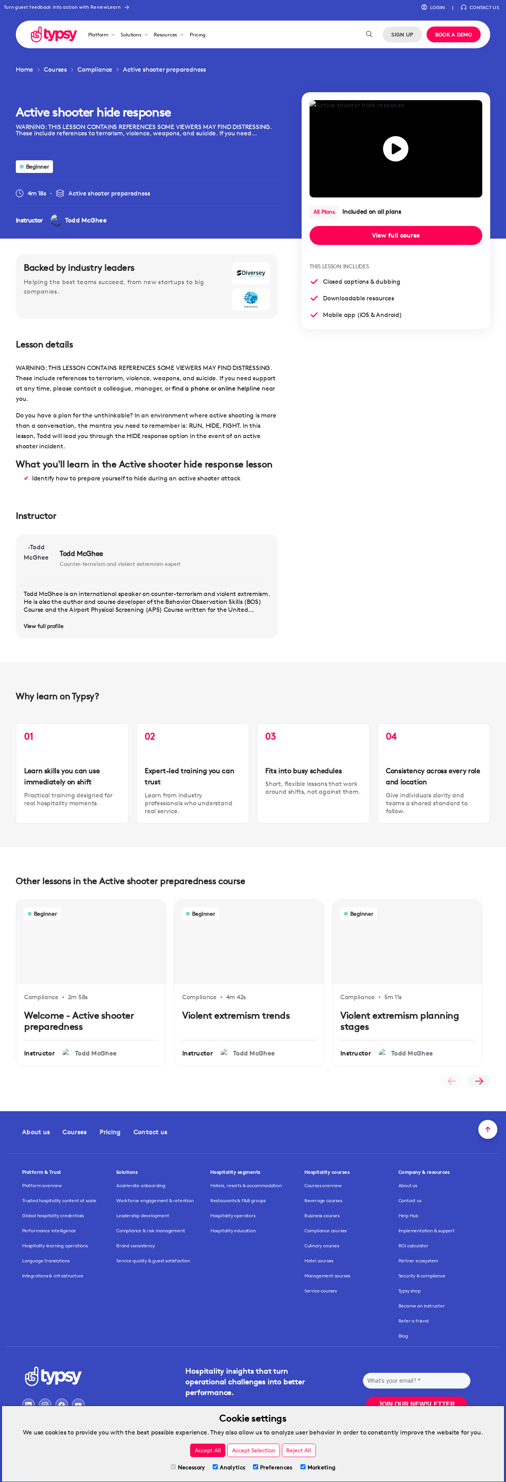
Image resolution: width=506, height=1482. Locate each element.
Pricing (198, 34)
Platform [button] (98, 34)
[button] (433, 7)
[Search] (369, 34)
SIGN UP (402, 34)
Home (24, 69)
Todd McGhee (81, 553)
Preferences (276, 1467)
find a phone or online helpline (216, 388)
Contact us (151, 1132)
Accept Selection (254, 1450)
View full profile (43, 625)
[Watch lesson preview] (396, 148)
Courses (55, 69)
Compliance (94, 69)
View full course (396, 235)
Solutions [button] (131, 34)
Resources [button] (165, 34)
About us (36, 1132)
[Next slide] (479, 1081)
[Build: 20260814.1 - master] (53, 34)
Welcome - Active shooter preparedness (79, 1021)
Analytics (232, 1467)
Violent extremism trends (236, 1015)
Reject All (298, 1450)
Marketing (322, 1467)
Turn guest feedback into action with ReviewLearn (62, 7)
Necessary (191, 1467)
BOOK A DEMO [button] (453, 34)
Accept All (208, 1450)
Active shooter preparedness (164, 69)
